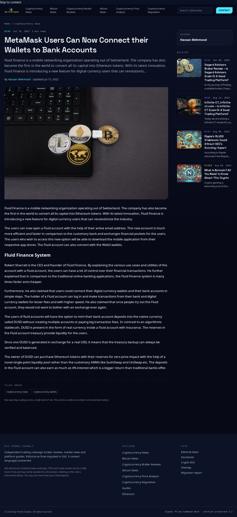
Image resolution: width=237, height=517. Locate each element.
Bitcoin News (54, 10)
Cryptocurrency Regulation (156, 10)
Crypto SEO (188, 462)
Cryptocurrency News (34, 10)
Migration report (191, 472)
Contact (224, 10)
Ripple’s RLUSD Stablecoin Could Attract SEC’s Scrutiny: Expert (215, 142)
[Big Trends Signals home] (11, 10)
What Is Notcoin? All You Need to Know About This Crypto (217, 173)
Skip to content (10, 2)
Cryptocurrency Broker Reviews (79, 10)
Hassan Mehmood (19, 79)
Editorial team (189, 452)
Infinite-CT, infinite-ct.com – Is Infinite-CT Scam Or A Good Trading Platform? (217, 108)
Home (7, 24)
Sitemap (186, 467)
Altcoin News (103, 10)
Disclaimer (187, 457)
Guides (126, 488)
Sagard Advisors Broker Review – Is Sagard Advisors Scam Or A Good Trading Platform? (216, 72)
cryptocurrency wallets (45, 391)
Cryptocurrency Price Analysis (127, 10)
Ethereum (128, 494)
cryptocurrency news (27, 24)
